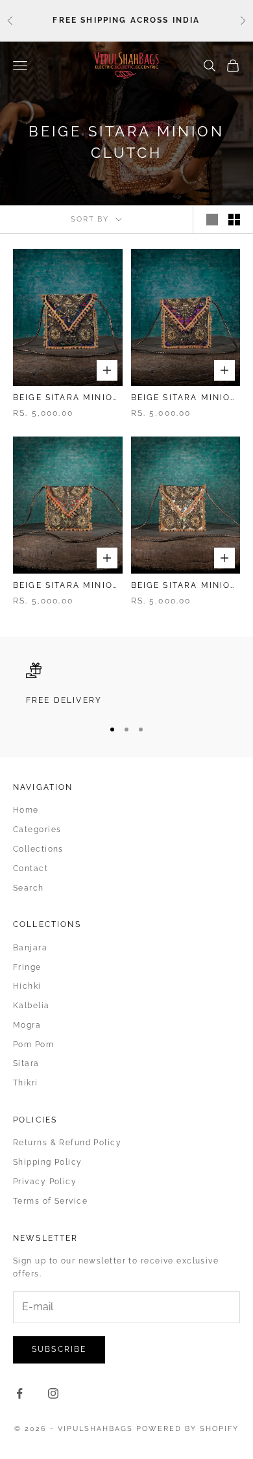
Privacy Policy (45, 1181)
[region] (126, 685)
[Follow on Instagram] (53, 1393)
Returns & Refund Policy (67, 1142)
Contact (30, 868)
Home (26, 810)
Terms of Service (50, 1201)
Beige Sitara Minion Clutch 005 (184, 586)
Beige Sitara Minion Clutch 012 (184, 398)
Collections (38, 849)
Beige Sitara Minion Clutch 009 (66, 586)
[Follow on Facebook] (19, 1393)
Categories (37, 829)
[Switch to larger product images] (212, 219)
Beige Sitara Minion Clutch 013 (66, 398)
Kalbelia (31, 1005)
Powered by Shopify (187, 1429)
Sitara (26, 1063)
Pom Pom (33, 1044)
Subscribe (59, 1349)
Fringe (27, 967)
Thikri (25, 1082)
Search (28, 888)
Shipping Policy (47, 1162)
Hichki (27, 986)
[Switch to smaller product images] (234, 219)
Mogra (27, 1025)
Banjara (30, 947)
